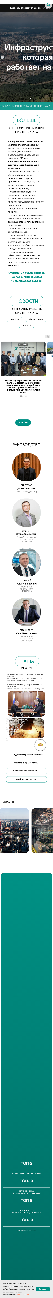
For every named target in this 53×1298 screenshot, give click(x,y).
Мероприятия (36, 319)
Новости (14, 319)
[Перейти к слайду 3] (27, 98)
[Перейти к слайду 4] (30, 98)
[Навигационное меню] (4, 8)
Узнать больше (23, 1294)
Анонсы (26, 325)
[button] (27, 85)
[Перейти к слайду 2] (25, 98)
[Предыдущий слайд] (2, 57)
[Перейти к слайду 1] (22, 98)
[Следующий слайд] (50, 57)
